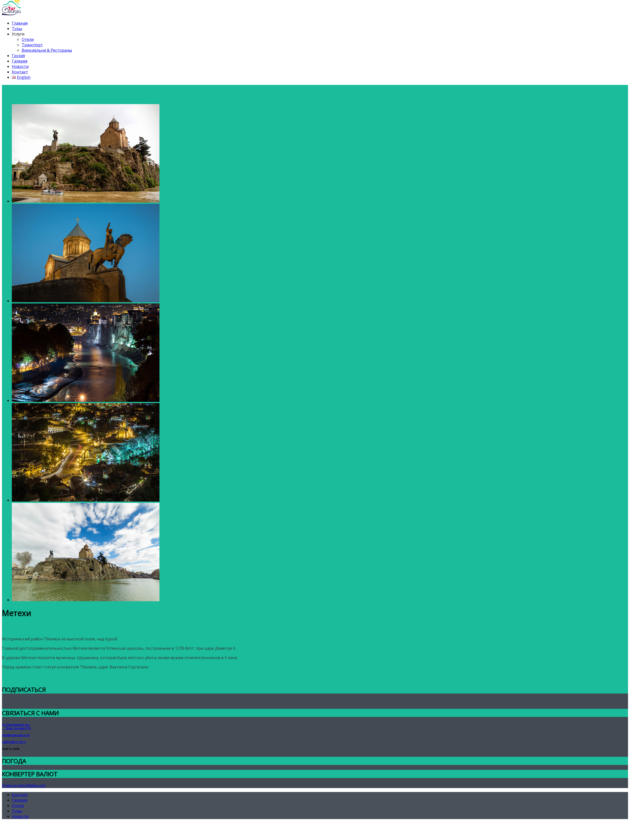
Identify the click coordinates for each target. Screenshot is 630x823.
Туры (17, 28)
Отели (28, 39)
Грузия (18, 55)
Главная (20, 23)
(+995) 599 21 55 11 (14, 742)
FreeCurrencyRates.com (24, 785)
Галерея (19, 61)
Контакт (20, 72)
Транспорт (32, 44)
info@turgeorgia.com (16, 735)
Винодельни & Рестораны (47, 50)
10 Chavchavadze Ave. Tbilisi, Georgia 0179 (16, 726)
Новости (20, 66)
